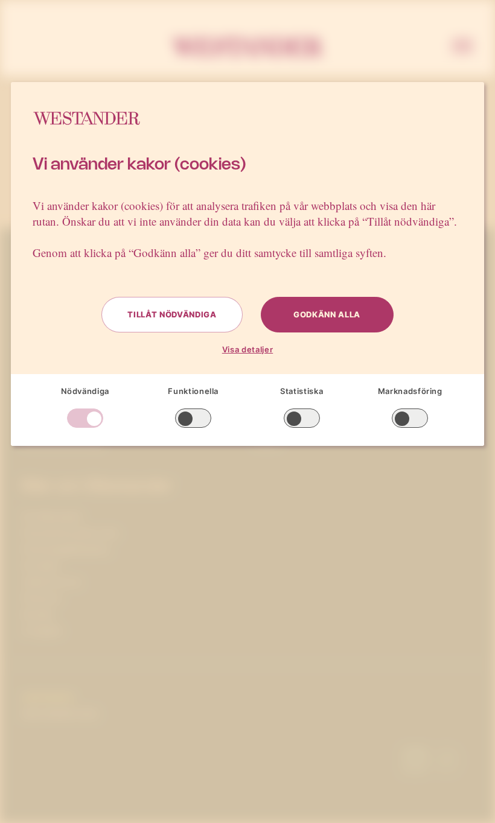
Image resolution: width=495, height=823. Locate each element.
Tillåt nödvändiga (171, 314)
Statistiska (301, 391)
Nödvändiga (85, 391)
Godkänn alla (326, 314)
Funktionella (193, 391)
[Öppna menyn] (462, 47)
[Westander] (247, 47)
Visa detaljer (247, 349)
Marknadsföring (410, 391)
